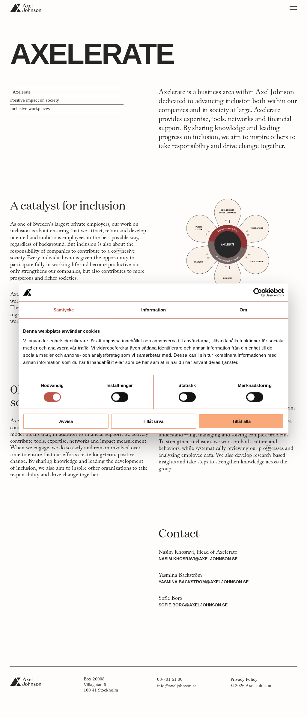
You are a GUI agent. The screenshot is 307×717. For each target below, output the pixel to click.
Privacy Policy (244, 679)
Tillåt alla (241, 421)
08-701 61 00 (171, 679)
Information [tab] (153, 309)
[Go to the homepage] (25, 8)
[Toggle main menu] (293, 8)
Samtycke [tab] (63, 309)
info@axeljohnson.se (177, 686)
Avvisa (66, 421)
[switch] (119, 397)
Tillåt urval (154, 421)
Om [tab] (243, 309)
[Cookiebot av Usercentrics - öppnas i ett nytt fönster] (257, 292)
